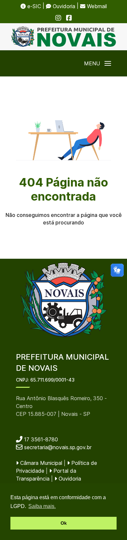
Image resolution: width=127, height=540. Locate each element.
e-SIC (33, 6)
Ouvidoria (63, 6)
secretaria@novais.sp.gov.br (58, 447)
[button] (97, 63)
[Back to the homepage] (63, 36)
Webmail (96, 6)
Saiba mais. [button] (42, 506)
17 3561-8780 (40, 439)
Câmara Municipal (40, 463)
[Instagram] (58, 18)
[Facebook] (69, 18)
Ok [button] (64, 523)
